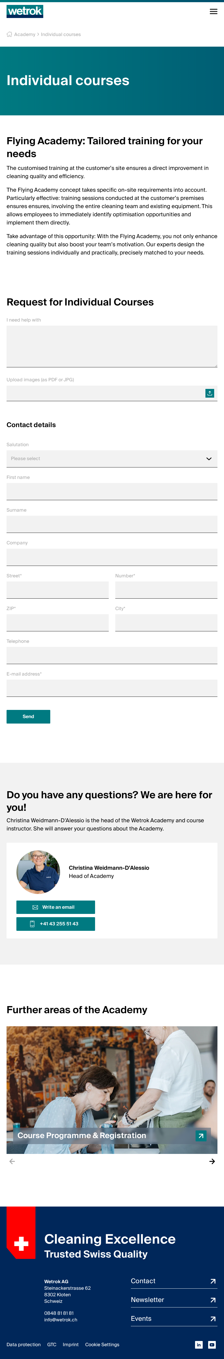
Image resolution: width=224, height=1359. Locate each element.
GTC (51, 1345)
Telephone (18, 641)
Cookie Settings (102, 1344)
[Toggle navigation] (213, 11)
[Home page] (25, 11)
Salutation (18, 444)
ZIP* (11, 608)
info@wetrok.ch (60, 1320)
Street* (14, 575)
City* (120, 608)
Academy (24, 34)
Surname (16, 510)
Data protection (24, 1345)
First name (18, 477)
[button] (112, 1090)
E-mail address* (24, 674)
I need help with (24, 320)
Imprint (71, 1345)
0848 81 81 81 (58, 1313)
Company (17, 542)
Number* (125, 575)
